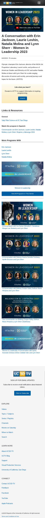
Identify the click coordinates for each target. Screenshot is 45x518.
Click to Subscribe (22, 393)
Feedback (5, 488)
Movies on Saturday (9, 428)
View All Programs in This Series (22, 194)
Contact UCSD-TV (8, 483)
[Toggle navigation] (39, 3)
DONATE (22, 98)
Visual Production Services (11, 465)
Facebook (5, 493)
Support (4, 460)
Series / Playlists (8, 418)
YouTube (5, 498)
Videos (4, 409)
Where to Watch (7, 432)
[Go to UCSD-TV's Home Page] (13, 3)
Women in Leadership (22, 188)
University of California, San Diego (14, 470)
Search (4, 437)
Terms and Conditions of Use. (10, 516)
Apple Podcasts (7, 503)
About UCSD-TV (8, 451)
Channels (5, 423)
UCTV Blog (6, 456)
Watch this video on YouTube (28, 28)
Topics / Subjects (8, 414)
